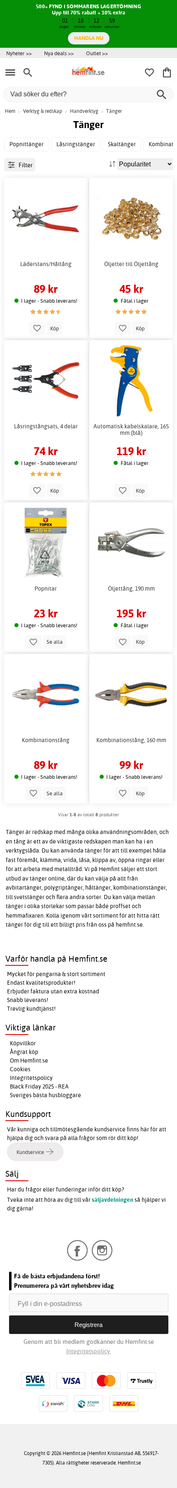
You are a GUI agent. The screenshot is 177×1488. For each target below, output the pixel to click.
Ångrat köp (24, 1052)
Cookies (20, 1069)
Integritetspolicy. (88, 1351)
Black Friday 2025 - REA (39, 1086)
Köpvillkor (23, 1043)
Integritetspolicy (31, 1078)
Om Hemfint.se (29, 1060)
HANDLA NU (88, 38)
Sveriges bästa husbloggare (45, 1095)
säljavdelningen (112, 1199)
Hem (10, 111)
